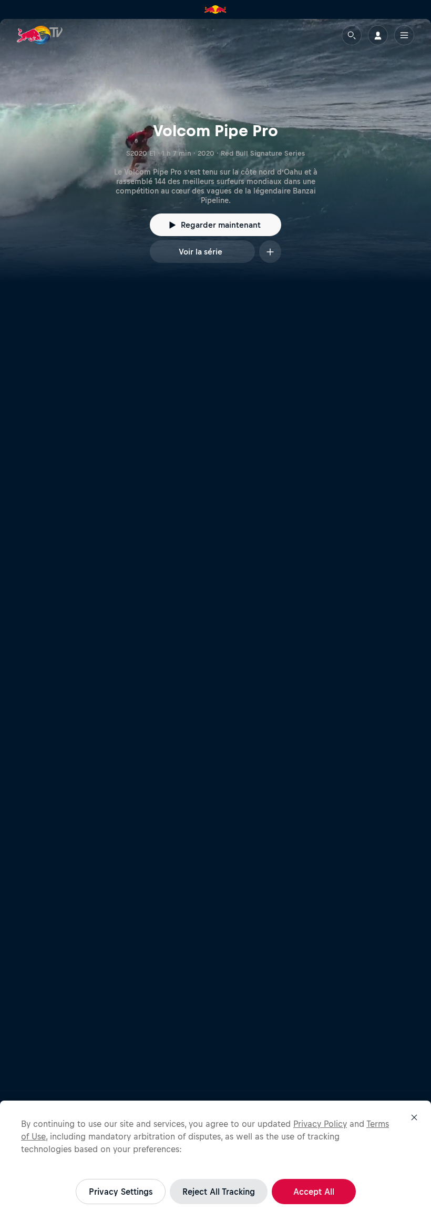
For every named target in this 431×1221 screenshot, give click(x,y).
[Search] (352, 35)
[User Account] (378, 35)
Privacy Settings (120, 1191)
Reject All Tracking (218, 1191)
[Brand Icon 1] (215, 9)
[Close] (414, 1117)
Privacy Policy (320, 1123)
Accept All (313, 1191)
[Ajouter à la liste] (270, 251)
